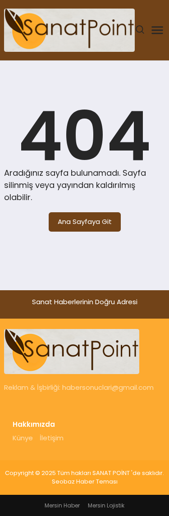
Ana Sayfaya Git (85, 221)
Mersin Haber (62, 505)
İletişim (52, 438)
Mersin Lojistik (106, 505)
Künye (23, 438)
